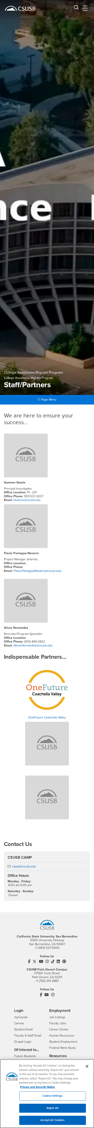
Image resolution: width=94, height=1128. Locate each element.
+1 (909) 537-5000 (47, 948)
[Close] (87, 1066)
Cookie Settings (52, 1096)
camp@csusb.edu (24, 866)
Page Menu (48, 399)
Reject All (52, 1108)
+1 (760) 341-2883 (47, 981)
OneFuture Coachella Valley (47, 717)
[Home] (20, 8)
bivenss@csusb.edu (27, 500)
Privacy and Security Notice (37, 1087)
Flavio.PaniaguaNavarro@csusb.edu (37, 571)
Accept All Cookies (52, 1120)
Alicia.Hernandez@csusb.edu (33, 645)
